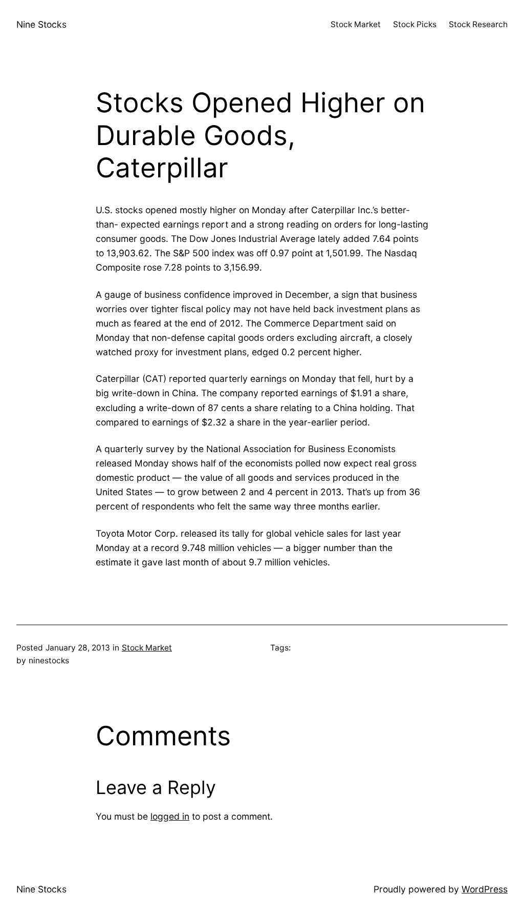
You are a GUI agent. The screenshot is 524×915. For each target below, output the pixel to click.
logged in (169, 816)
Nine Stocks (41, 24)
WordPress (485, 889)
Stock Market (147, 648)
